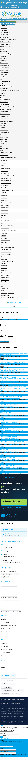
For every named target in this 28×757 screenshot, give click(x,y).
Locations (4, 56)
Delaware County (4, 67)
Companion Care (4, 37)
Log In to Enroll (4, 341)
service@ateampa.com (9, 551)
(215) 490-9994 (7, 547)
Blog (1, 79)
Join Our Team (6, 81)
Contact (3, 670)
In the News (5, 72)
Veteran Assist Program (6, 54)
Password (2, 733)
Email (1, 748)
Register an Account (5, 743)
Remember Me (5, 735)
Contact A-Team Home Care (10, 90)
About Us (4, 25)
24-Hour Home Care (5, 42)
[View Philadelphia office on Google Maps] (9, 591)
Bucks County (4, 63)
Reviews (4, 28)
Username (3, 745)
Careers (2, 83)
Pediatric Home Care (5, 44)
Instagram (17, 703)
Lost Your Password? (5, 738)
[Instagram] (6, 567)
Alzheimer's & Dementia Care (8, 625)
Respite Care (3, 51)
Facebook (11, 703)
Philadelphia (3, 60)
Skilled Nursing (4, 49)
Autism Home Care (5, 46)
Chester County (4, 70)
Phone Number (4, 751)
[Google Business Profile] (9, 567)
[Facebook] (2, 567)
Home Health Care (5, 32)
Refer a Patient (4, 88)
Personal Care (4, 34)
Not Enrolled (3, 318)
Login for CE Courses (9, 675)
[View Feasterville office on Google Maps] (11, 605)
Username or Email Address (7, 730)
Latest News (3, 74)
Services (4, 30)
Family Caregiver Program (7, 86)
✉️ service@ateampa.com (16, 0)
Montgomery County (5, 65)
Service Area (3, 58)
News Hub (3, 77)
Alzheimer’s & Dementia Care (8, 39)
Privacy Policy (4, 703)
